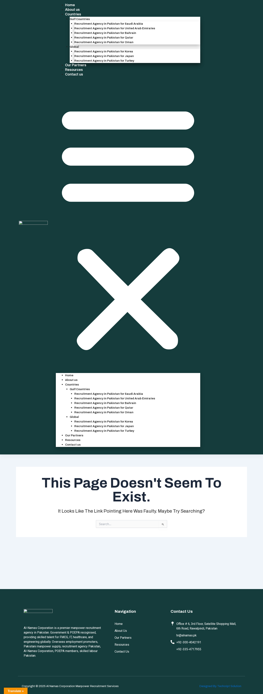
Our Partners (75, 65)
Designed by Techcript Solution (220, 686)
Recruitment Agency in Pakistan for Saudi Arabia (108, 23)
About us (72, 10)
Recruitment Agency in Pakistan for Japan (104, 56)
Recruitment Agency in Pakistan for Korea (103, 51)
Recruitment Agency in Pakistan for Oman (103, 42)
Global (74, 46)
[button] (128, 227)
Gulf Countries (80, 19)
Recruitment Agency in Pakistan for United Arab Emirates (114, 28)
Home (70, 5)
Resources (74, 70)
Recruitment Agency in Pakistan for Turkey (104, 60)
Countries (73, 14)
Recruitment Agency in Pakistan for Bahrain (105, 32)
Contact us (74, 74)
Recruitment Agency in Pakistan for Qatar (103, 37)
